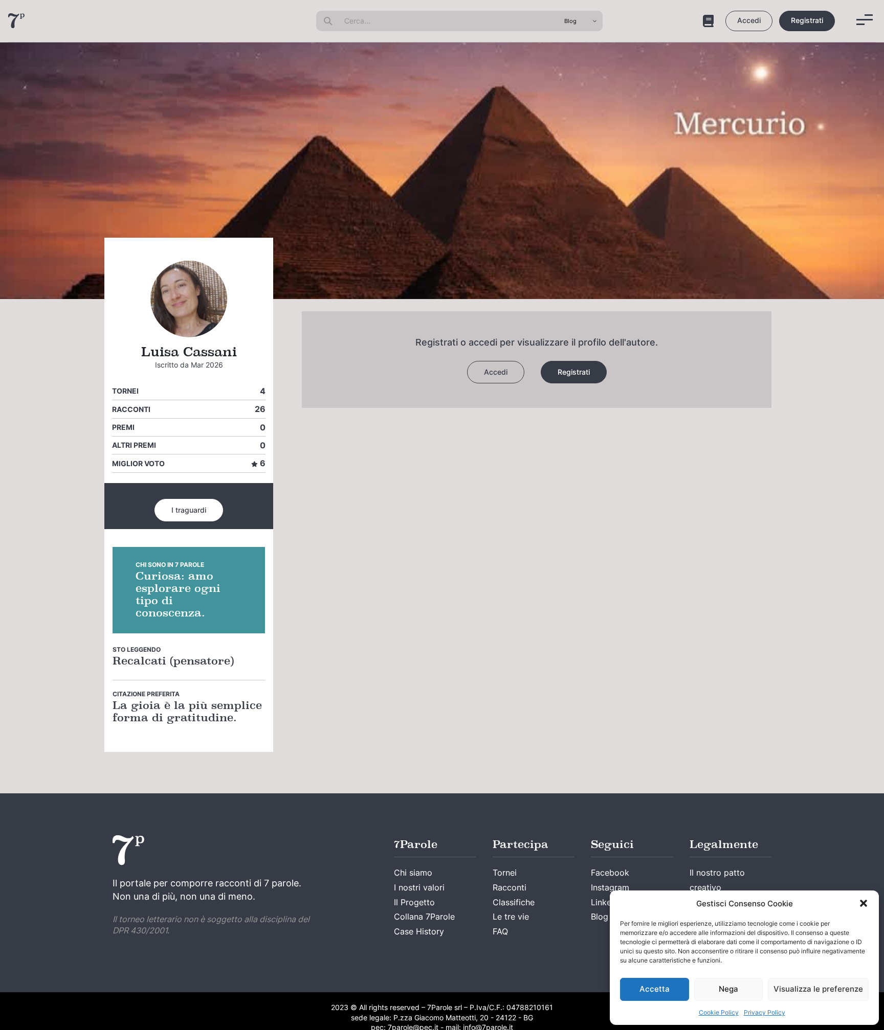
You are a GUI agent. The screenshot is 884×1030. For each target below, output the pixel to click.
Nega (728, 989)
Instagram (610, 887)
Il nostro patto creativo (717, 879)
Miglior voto (138, 463)
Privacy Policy (764, 1012)
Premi (123, 427)
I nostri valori (419, 887)
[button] (863, 903)
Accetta (654, 989)
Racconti (131, 409)
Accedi (749, 20)
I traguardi (188, 510)
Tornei (125, 390)
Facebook (610, 872)
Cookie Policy (719, 1012)
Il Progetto (414, 902)
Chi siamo (413, 872)
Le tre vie (511, 916)
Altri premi (134, 445)
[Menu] (864, 20)
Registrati (807, 20)
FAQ (500, 931)
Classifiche (514, 902)
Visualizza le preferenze (818, 989)
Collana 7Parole (424, 916)
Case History (419, 931)
